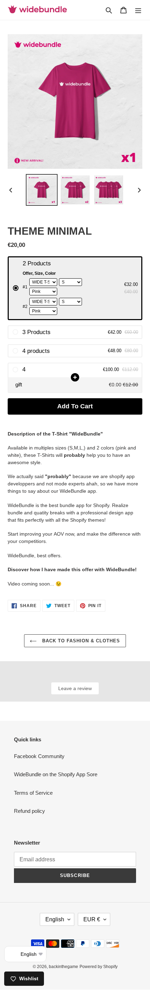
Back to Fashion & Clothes (80, 640)
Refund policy (29, 811)
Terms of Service (33, 793)
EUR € (91, 919)
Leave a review (75, 688)
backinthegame (63, 966)
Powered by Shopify (99, 966)
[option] (42, 189)
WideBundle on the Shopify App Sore (55, 774)
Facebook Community (39, 756)
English (54, 919)
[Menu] (138, 9)
